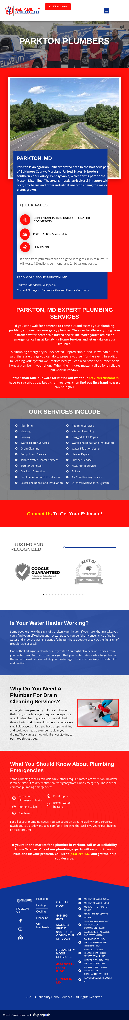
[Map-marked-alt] (20, 937)
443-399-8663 (62, 917)
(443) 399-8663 (80, 854)
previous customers (104, 378)
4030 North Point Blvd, (65, 968)
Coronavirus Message (67, 937)
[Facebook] (20, 921)
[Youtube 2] (20, 929)
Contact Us (39, 513)
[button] (106, 10)
